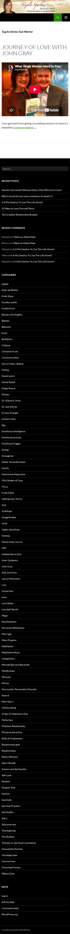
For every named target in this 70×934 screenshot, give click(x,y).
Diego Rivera (8, 388)
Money (5, 683)
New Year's (7, 701)
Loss (4, 584)
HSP (4, 548)
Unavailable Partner (12, 848)
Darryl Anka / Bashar (13, 363)
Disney (5, 394)
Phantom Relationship (13, 726)
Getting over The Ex (12, 498)
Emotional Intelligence (13, 431)
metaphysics (8, 658)
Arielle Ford (8, 308)
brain (4, 333)
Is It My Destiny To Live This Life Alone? (22, 202)
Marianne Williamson (13, 627)
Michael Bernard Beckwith (16, 664)
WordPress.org (10, 914)
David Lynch (8, 376)
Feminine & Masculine (13, 474)
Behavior (6, 326)
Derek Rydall (8, 382)
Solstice (6, 793)
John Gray (7, 566)
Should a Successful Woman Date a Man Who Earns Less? (32, 190)
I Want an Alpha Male (24, 236)
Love (4, 597)
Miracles (6, 677)
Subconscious (9, 824)
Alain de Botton (10, 290)
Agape (5, 283)
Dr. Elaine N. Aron (11, 400)
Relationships (9, 750)
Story (4, 818)
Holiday (6, 535)
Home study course (12, 541)
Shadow (6, 781)
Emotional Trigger (11, 443)
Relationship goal (11, 744)
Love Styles (7, 603)
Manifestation (9, 621)
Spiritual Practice (11, 805)
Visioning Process (11, 867)
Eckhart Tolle (8, 419)
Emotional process (11, 437)
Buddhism (7, 339)
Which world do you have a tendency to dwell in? (27, 196)
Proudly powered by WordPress (16, 930)
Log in (5, 895)
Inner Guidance (10, 560)
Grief (4, 523)
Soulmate (7, 799)
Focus (5, 486)
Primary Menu (66, 17)
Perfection (7, 720)
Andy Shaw (7, 296)
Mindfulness (8, 670)
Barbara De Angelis (12, 314)
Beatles (5, 320)
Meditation (7, 646)
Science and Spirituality (14, 769)
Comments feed (10, 908)
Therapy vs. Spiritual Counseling (19, 842)
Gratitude (7, 511)
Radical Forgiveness (12, 738)
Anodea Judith (9, 302)
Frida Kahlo (8, 492)
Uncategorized (9, 855)
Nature (5, 695)
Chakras (6, 345)
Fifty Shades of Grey (12, 480)
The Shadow (8, 836)
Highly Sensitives (11, 529)
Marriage (6, 634)
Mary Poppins (9, 640)
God (4, 505)
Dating (5, 369)
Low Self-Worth (10, 609)
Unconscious (8, 861)
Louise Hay (7, 591)
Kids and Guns (9, 572)
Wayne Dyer (8, 873)
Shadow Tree (8, 787)
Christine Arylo (10, 351)
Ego (4, 425)
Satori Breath (9, 762)
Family (5, 468)
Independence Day (11, 554)
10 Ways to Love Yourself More (18, 208)
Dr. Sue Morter (9, 406)
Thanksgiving (8, 830)
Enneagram (8, 455)
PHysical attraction (12, 732)
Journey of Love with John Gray (34, 50)
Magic (5, 615)
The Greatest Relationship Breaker (20, 214)
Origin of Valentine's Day (15, 713)
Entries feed (8, 902)
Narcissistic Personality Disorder (19, 689)
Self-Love (6, 775)
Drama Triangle (10, 412)
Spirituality (7, 812)
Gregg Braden (9, 517)
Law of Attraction (11, 578)
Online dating (9, 707)
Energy (5, 449)
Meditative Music (11, 652)
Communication (10, 357)
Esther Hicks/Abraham (13, 462)
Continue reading (24, 127)
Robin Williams (10, 756)
